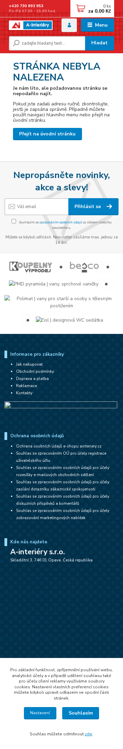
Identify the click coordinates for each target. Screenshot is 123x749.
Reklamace (26, 385)
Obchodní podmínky (35, 371)
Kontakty (24, 393)
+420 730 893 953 (26, 6)
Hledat (99, 43)
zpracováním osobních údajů (60, 222)
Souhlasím (81, 713)
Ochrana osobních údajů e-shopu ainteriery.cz (58, 446)
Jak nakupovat (29, 364)
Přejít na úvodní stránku (47, 134)
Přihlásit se (88, 206)
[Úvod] (31, 25)
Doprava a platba (32, 378)
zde (88, 734)
